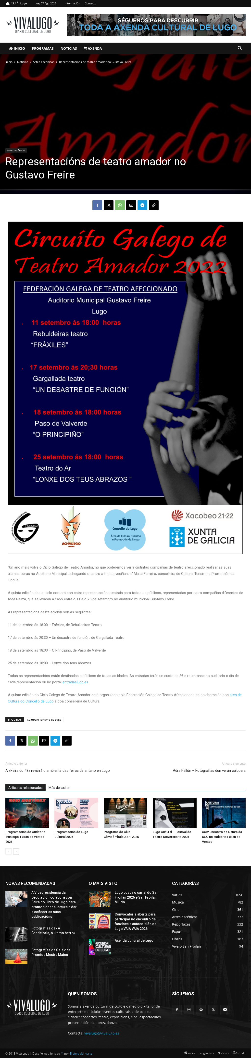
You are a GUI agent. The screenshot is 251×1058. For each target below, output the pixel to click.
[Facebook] (97, 205)
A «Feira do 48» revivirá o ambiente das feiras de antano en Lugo (57, 770)
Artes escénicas (43, 62)
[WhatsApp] (120, 205)
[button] (240, 49)
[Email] (131, 205)
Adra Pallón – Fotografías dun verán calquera (209, 770)
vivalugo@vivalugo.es (101, 1033)
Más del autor (59, 788)
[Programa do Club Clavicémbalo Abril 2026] (125, 813)
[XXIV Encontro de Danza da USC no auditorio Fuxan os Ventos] (224, 813)
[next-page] (16, 851)
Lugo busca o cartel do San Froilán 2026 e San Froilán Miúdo (136, 897)
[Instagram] (189, 1009)
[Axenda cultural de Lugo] (100, 947)
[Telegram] (142, 205)
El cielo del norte (81, 1053)
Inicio (19, 48)
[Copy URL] (154, 205)
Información (72, 3)
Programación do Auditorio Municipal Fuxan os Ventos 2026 (25, 837)
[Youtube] (225, 1009)
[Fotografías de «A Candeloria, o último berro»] (16, 934)
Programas (43, 48)
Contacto (90, 3)
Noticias (69, 48)
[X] (108, 205)
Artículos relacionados (25, 788)
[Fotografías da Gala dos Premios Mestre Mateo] (16, 956)
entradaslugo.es (75, 682)
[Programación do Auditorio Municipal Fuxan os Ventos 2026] (27, 813)
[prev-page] (8, 851)
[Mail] (201, 1009)
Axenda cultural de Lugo (134, 940)
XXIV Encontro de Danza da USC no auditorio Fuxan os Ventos (222, 837)
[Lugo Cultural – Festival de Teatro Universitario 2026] (174, 813)
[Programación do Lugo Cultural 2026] (76, 813)
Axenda (94, 48)
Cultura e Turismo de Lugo (44, 719)
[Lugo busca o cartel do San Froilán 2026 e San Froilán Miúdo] (100, 899)
